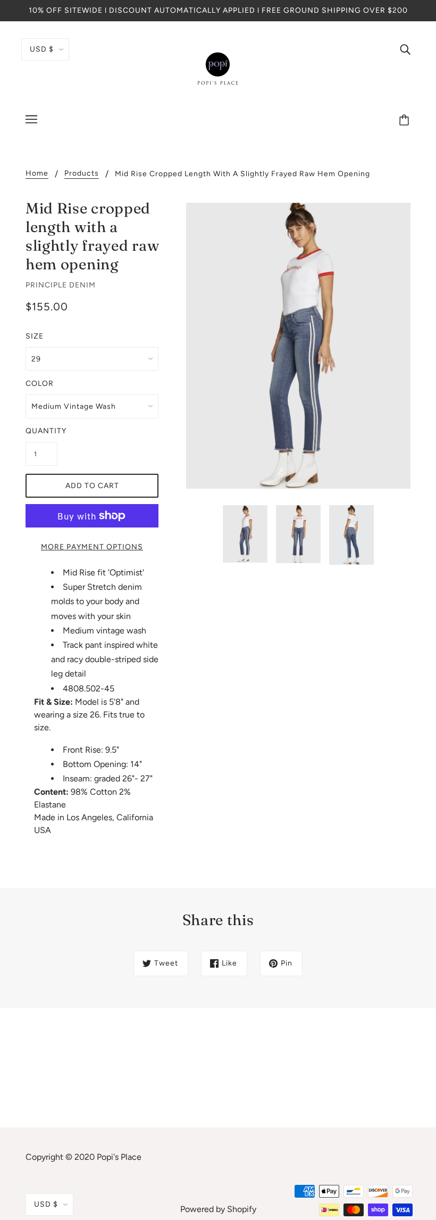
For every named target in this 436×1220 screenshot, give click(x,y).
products (81, 174)
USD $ (42, 49)
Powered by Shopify (218, 1209)
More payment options (92, 546)
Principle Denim (61, 285)
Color (40, 383)
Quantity (41, 430)
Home (37, 174)
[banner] (218, 68)
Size (35, 336)
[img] (405, 49)
